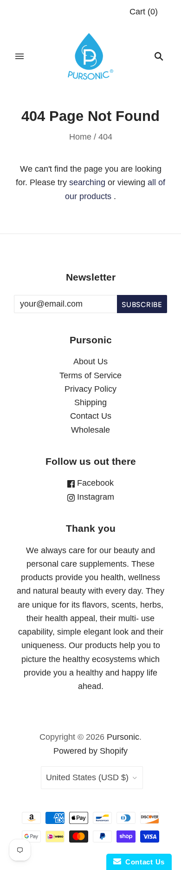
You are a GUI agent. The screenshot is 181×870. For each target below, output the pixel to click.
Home (80, 136)
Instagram (94, 497)
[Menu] (19, 56)
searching (87, 182)
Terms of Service (90, 375)
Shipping (90, 402)
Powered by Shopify (90, 751)
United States (87, 777)
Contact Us (90, 416)
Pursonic (123, 737)
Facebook (94, 483)
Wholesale (90, 430)
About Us (90, 361)
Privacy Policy (90, 389)
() (143, 11)
